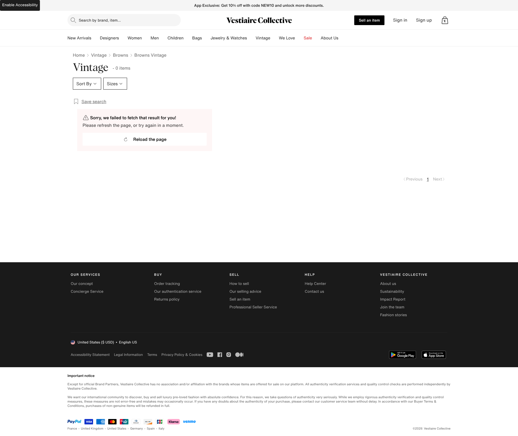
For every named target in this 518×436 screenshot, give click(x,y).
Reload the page (149, 139)
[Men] (163, 38)
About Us (329, 38)
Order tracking (167, 284)
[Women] (146, 38)
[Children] (188, 38)
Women (135, 38)
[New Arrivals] (95, 38)
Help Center (315, 284)
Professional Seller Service (253, 307)
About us (388, 284)
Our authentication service (177, 291)
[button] (445, 20)
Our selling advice (245, 291)
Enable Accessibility (20, 5)
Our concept (82, 284)
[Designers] (123, 38)
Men (155, 38)
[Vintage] (274, 38)
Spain (151, 429)
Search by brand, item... (100, 20)
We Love (287, 38)
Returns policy (166, 299)
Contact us (314, 291)
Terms (152, 354)
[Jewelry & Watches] (251, 38)
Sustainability (392, 291)
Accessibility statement (90, 354)
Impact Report (392, 299)
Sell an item (369, 20)
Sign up (424, 20)
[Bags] (206, 38)
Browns (120, 55)
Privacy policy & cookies (181, 354)
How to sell (239, 284)
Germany (136, 429)
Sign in (400, 20)
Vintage (262, 38)
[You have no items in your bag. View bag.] (445, 20)
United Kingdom (92, 429)
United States (117, 429)
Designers (109, 38)
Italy (162, 429)
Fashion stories (393, 315)
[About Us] (342, 38)
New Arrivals (79, 38)
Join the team (392, 307)
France (72, 429)
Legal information (128, 354)
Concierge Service (87, 291)
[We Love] (299, 38)
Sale (308, 38)
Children (176, 38)
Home (79, 55)
